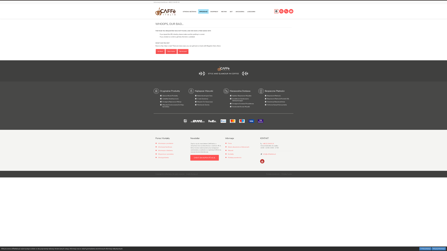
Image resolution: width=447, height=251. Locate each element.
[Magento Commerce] (165, 11)
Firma (230, 143)
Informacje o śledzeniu (165, 150)
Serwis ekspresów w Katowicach (238, 147)
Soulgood (194, 174)
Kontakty (231, 154)
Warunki (230, 150)
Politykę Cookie (287, 174)
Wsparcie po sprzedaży (166, 154)
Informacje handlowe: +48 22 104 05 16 (166, 2)
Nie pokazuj (426, 249)
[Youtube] (262, 161)
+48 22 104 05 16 (268, 144)
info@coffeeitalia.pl (269, 154)
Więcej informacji (439, 249)
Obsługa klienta (163, 158)
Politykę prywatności (234, 158)
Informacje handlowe (165, 147)
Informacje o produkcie (165, 143)
